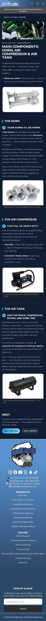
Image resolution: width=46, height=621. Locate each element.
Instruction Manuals (23, 517)
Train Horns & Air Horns (23, 500)
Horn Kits (23, 495)
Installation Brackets (23, 504)
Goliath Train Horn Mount (23, 526)
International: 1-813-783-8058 (24, 481)
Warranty (23, 562)
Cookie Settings (23, 558)
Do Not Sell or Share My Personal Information (23, 553)
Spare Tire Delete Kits (23, 522)
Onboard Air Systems (23, 513)
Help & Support (23, 536)
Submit (23, 608)
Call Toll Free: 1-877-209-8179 (24, 478)
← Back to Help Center (14, 17)
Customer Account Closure (23, 540)
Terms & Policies (23, 545)
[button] (23, 99)
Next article (11, 431)
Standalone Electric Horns (23, 508)
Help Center (30, 431)
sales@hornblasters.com (24, 486)
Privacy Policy (23, 549)
